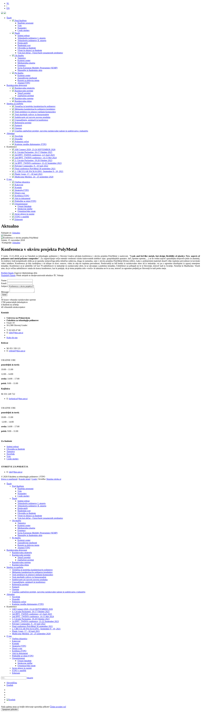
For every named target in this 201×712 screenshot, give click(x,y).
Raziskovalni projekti (21, 555)
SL (8, 3)
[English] (11, 699)
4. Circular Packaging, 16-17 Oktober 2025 (30, 611)
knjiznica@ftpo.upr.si (18, 398)
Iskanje (30, 678)
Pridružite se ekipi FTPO (23, 656)
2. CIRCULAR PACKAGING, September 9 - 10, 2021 (36, 629)
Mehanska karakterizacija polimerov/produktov (32, 572)
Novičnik (11, 454)
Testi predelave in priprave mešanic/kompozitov (32, 575)
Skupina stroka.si (53, 479)
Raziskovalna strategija (22, 552)
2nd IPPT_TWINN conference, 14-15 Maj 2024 (33, 616)
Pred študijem (18, 486)
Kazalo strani (24, 479)
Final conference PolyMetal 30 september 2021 (32, 626)
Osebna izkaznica (19, 638)
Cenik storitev (13, 459)
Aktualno (11, 133)
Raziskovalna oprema (21, 562)
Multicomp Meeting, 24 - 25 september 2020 (31, 634)
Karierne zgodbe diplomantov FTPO (28, 604)
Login (34, 479)
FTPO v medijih (19, 670)
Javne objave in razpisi (22, 668)
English (10, 685)
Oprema (15, 589)
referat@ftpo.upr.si (17, 351)
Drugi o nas (17, 648)
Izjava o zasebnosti (9, 479)
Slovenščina (12, 683)
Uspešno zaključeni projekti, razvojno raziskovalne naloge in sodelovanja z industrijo (48, 592)
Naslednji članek (8, 275)
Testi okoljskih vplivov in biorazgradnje (29, 577)
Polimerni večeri (19, 602)
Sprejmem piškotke (10, 709)
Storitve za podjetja (15, 103)
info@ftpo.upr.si (16, 332)
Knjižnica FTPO (19, 651)
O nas (9, 179)
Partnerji (15, 587)
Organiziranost (18, 658)
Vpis (9, 456)
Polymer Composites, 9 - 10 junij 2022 (28, 624)
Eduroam (16, 673)
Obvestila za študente (16, 449)
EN (8, 8)
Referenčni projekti (20, 584)
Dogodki (16, 599)
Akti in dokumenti (20, 653)
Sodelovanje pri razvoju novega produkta (30, 579)
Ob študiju (16, 520)
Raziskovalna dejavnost (17, 85)
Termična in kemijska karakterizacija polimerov (32, 570)
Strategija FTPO (19, 646)
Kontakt (15, 643)
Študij (9, 18)
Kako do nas (12, 337)
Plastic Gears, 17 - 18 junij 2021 (26, 631)
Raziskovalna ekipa (20, 565)
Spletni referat (13, 446)
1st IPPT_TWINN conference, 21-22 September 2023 (35, 621)
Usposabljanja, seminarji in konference (28, 582)
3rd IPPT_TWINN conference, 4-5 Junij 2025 (32, 614)
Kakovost (16, 641)
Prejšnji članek (7, 273)
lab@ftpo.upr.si (15, 472)
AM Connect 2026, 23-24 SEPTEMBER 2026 (32, 609)
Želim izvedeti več (58, 707)
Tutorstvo (11, 451)
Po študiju (16, 538)
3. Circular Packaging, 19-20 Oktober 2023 (30, 619)
